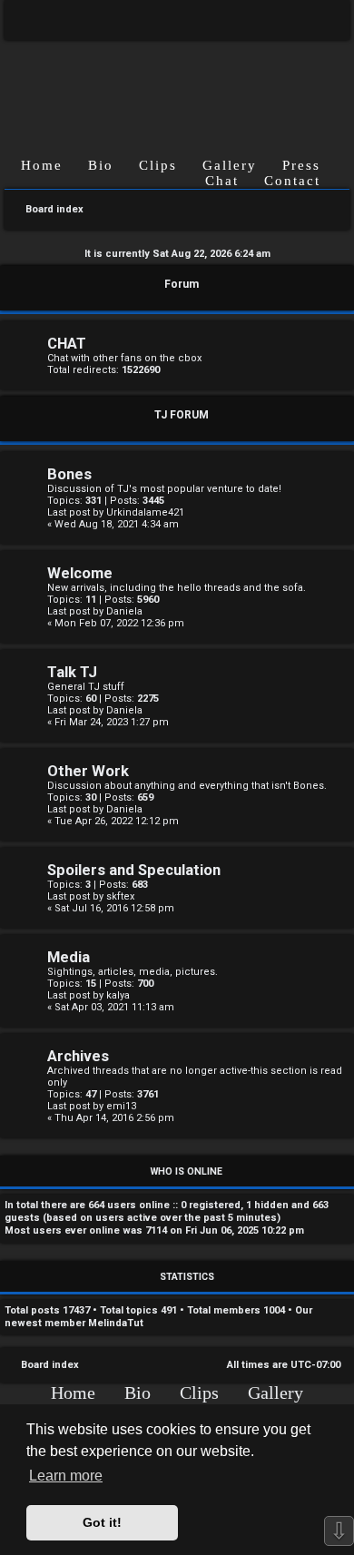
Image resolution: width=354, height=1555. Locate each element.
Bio (100, 165)
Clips (158, 165)
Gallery (229, 165)
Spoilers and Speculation (134, 870)
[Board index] (177, 84)
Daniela (124, 611)
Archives (78, 1056)
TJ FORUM (181, 414)
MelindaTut (115, 1323)
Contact (292, 180)
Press (301, 165)
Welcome (80, 573)
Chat (222, 180)
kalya (118, 995)
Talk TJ (72, 672)
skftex (120, 896)
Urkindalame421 (145, 512)
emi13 (121, 1106)
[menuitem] (322, 20)
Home (42, 165)
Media (68, 957)
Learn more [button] (66, 1475)
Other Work (88, 771)
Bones (69, 474)
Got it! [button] (102, 1522)
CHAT (66, 343)
